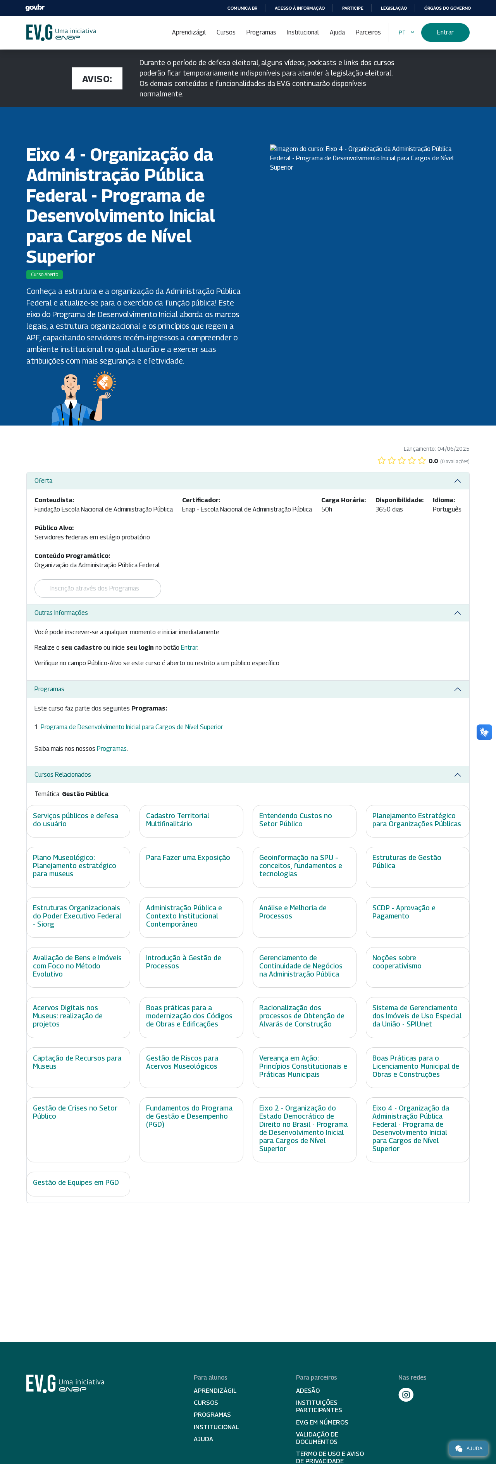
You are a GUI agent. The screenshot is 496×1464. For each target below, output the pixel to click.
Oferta (43, 480)
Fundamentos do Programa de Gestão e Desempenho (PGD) (189, 1116)
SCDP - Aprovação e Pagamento (404, 912)
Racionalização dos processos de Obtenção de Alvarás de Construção (301, 1016)
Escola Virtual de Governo (61, 32)
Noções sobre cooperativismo (397, 962)
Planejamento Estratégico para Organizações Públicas (416, 820)
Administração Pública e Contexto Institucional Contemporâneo (184, 916)
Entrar (445, 32)
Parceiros (368, 32)
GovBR (35, 8)
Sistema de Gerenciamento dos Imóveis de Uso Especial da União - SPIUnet (417, 1016)
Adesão (308, 1390)
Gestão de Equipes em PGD (76, 1182)
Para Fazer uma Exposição (188, 857)
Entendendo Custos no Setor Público (295, 820)
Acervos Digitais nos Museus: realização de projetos (68, 1016)
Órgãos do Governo (447, 8)
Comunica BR (242, 8)
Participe (352, 8)
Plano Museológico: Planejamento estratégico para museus (74, 865)
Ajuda (337, 32)
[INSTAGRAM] (406, 1394)
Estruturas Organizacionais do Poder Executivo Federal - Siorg (77, 916)
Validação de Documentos (317, 1438)
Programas (261, 32)
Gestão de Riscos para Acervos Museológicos (182, 1062)
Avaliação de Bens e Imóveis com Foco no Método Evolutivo (77, 966)
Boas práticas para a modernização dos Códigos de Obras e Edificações (189, 1016)
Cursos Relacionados (62, 774)
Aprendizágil (189, 32)
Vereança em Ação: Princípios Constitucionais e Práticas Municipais (303, 1066)
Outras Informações (61, 612)
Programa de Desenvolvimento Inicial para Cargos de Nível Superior (132, 727)
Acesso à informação (300, 8)
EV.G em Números (322, 1422)
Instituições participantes (319, 1406)
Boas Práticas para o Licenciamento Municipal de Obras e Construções (415, 1066)
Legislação (394, 8)
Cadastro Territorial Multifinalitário (177, 820)
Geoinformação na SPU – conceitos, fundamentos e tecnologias (300, 865)
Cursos (226, 32)
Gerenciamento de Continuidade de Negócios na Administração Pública (301, 966)
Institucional (303, 32)
